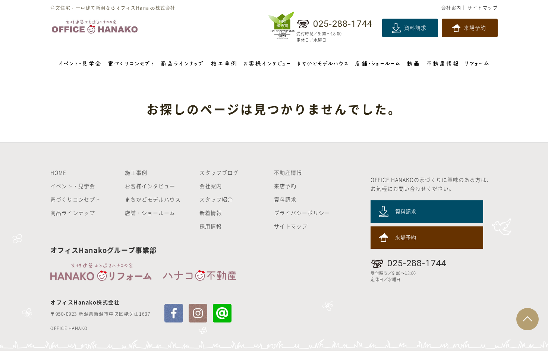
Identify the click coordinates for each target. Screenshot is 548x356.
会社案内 (451, 7)
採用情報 (210, 226)
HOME (58, 172)
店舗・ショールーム (150, 212)
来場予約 (475, 27)
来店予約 (285, 186)
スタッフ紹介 (216, 199)
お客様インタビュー (150, 186)
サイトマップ (482, 7)
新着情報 (210, 212)
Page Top (527, 319)
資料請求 (415, 27)
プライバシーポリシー (302, 212)
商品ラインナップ (72, 212)
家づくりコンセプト (75, 199)
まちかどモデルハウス (153, 199)
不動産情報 (288, 172)
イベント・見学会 (72, 186)
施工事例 (136, 172)
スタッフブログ (219, 172)
